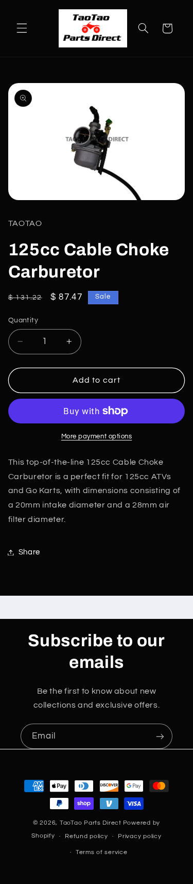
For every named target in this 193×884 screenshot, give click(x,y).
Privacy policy (139, 836)
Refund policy (86, 836)
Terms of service (102, 852)
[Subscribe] (160, 736)
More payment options (96, 436)
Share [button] (29, 552)
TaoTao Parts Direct (90, 823)
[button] (21, 28)
